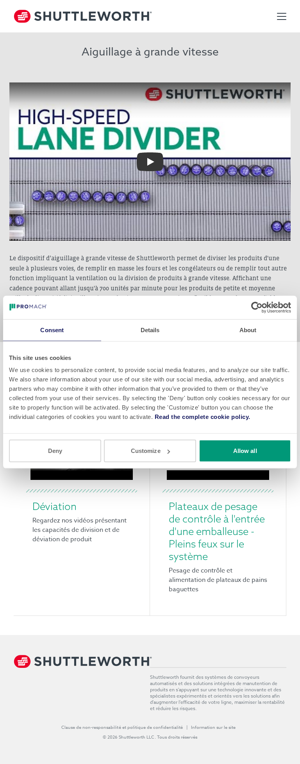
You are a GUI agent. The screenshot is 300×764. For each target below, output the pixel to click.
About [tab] (248, 329)
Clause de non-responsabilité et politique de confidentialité (122, 727)
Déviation (54, 506)
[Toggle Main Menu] (281, 16)
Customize (146, 450)
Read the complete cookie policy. (202, 416)
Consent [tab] (52, 329)
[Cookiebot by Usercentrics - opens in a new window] (257, 307)
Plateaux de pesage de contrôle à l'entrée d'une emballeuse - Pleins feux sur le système (217, 531)
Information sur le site (213, 727)
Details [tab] (150, 329)
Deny (55, 450)
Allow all (245, 450)
